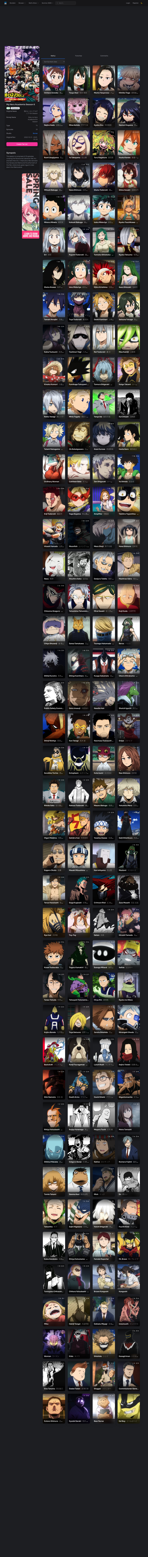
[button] (22, 3)
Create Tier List (22, 144)
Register (136, 3)
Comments (104, 56)
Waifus (53, 56)
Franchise (78, 56)
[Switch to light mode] (141, 3)
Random (13, 3)
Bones (35, 133)
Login (128, 3)
